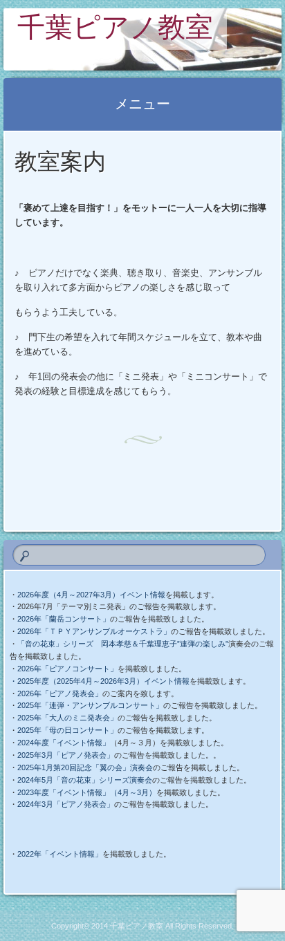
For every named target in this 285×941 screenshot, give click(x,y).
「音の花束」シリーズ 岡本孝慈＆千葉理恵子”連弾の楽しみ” (122, 644)
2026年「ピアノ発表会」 (59, 693)
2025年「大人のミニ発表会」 (67, 718)
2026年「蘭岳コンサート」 (63, 619)
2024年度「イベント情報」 (63, 742)
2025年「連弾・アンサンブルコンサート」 (90, 705)
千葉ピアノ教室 (115, 30)
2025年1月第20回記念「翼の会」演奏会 (85, 767)
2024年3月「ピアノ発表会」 (65, 804)
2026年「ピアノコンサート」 (67, 668)
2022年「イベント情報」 (59, 854)
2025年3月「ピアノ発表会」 (65, 755)
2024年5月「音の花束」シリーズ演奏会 (84, 780)
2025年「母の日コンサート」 (67, 730)
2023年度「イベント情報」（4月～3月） (86, 792)
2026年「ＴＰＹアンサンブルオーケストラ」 (94, 631)
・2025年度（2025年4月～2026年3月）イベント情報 (100, 681)
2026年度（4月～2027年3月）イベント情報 (91, 594)
